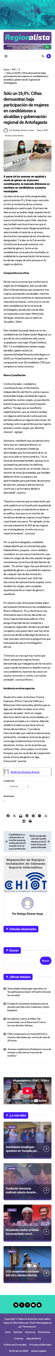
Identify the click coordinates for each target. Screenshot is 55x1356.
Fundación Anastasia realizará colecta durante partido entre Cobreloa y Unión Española (28, 1007)
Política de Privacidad (15, 1344)
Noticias (12, 1127)
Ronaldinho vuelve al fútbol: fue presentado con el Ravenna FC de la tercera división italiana (26, 1022)
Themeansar (29, 1326)
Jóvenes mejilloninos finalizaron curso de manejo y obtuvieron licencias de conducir (29, 1052)
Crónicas (18, 1338)
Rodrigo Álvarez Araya (25, 772)
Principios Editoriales (40, 1344)
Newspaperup (44, 1322)
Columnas (30, 1332)
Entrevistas (44, 1332)
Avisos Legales (38, 1350)
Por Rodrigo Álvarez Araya (21, 130)
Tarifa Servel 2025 (18, 1350)
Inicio (8, 1332)
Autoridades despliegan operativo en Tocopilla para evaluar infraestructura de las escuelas (29, 992)
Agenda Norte (33, 1338)
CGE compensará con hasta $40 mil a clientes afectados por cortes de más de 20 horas (28, 1037)
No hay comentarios (14, 135)
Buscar (14, 950)
